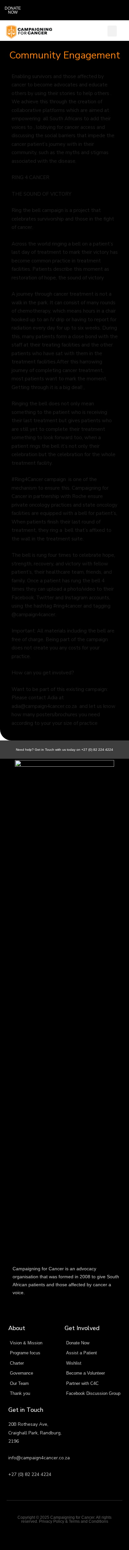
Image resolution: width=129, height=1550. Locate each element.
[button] (115, 10)
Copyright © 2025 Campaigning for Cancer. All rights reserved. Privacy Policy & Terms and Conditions (64, 1519)
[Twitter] (51, 1534)
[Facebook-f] (64, 1534)
